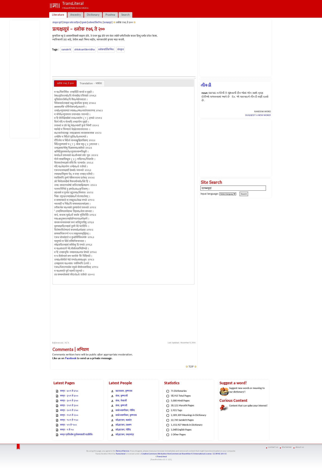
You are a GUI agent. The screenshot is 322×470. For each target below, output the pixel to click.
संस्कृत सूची (57, 22)
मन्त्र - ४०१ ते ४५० (69, 391)
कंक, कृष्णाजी (122, 396)
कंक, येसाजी (121, 400)
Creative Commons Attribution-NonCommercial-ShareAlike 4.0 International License (176, 454)
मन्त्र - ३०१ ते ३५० (69, 400)
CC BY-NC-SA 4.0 (219, 454)
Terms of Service (122, 451)
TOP (191, 367)
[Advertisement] (25, 78)
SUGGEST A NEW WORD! (258, 115)
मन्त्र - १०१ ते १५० (69, 420)
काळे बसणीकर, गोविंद (125, 410)
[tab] (65, 83)
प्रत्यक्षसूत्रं (107, 22)
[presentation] (65, 83)
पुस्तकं (84, 22)
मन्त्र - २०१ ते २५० (69, 410)
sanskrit (66, 49)
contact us (273, 447)
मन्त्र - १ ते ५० (67, 429)
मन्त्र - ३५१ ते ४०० (69, 396)
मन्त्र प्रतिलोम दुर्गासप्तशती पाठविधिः (76, 434)
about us (299, 447)
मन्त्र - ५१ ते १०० (68, 425)
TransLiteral (120, 454)
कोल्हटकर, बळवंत (124, 420)
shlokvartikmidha (84, 49)
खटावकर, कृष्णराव (124, 391)
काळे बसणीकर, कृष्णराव (126, 415)
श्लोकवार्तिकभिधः (95, 22)
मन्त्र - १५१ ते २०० (69, 415)
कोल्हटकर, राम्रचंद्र (125, 434)
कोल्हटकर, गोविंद (123, 429)
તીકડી (206, 85)
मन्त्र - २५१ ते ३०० (69, 405)
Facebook (70, 358)
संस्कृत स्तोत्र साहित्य (72, 22)
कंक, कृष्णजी (121, 405)
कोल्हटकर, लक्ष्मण (124, 425)
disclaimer (287, 447)
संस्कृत (120, 49)
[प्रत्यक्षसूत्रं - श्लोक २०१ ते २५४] (135, 22)
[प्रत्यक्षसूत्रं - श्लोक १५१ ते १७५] (114, 22)
